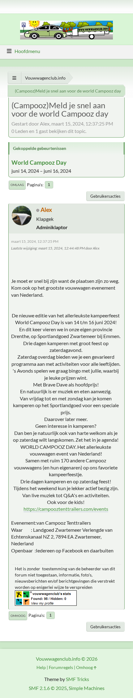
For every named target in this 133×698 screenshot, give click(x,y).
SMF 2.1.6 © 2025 (48, 688)
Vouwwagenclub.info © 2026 (66, 659)
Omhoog (18, 615)
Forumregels (61, 667)
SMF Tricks (77, 679)
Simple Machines (87, 688)
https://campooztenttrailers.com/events (66, 509)
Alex (46, 209)
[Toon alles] (14, 78)
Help (41, 667)
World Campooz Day (38, 162)
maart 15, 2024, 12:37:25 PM (34, 241)
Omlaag (17, 185)
